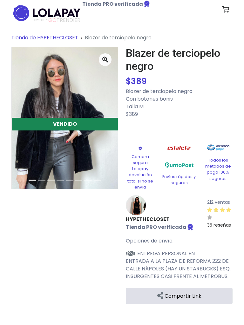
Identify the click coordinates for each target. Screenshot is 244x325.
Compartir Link (182, 296)
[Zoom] (105, 59)
